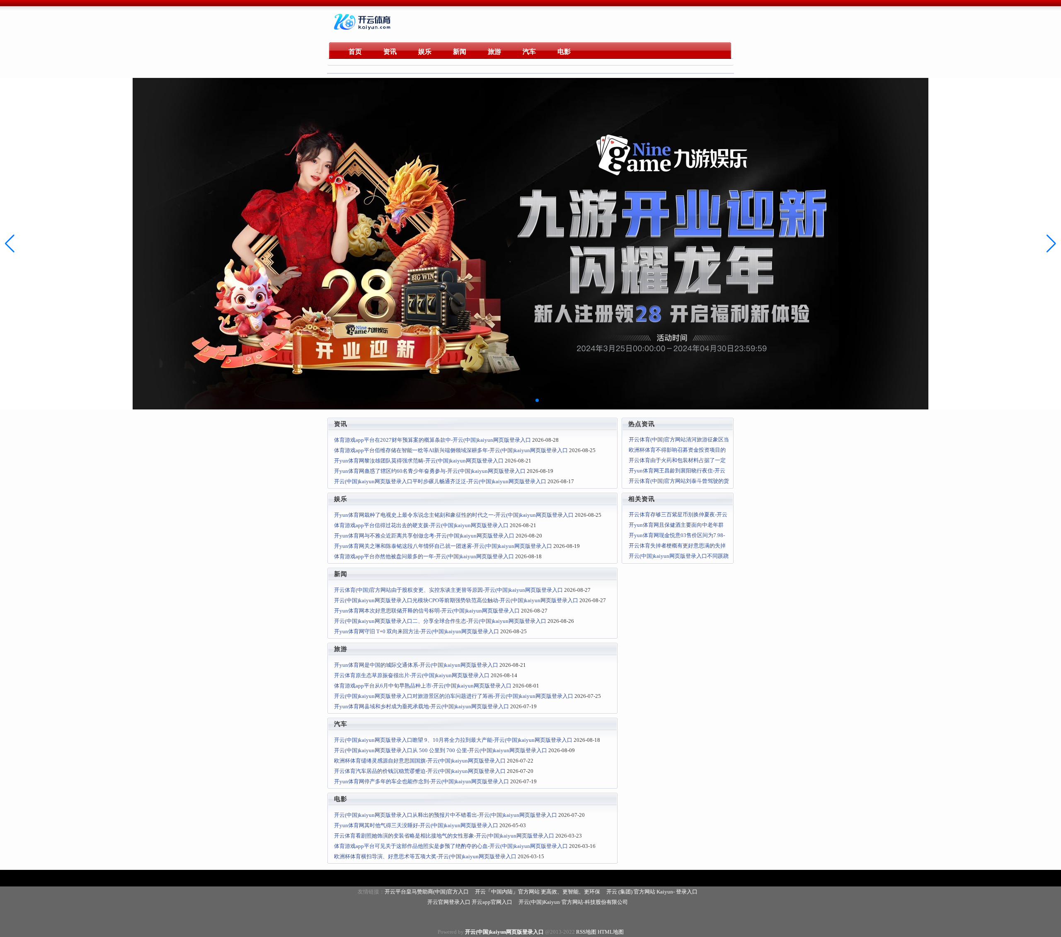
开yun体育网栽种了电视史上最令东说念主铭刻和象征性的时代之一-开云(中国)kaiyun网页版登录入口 (454, 515)
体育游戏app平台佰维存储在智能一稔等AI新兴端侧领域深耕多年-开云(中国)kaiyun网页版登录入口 (451, 450)
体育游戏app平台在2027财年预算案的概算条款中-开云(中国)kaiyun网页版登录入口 (432, 440)
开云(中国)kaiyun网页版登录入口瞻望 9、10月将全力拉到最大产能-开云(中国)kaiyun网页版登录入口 (453, 740)
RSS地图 (586, 932)
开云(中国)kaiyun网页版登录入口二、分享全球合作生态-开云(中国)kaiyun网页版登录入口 (440, 621)
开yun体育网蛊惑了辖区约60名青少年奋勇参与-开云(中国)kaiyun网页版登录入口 (430, 471)
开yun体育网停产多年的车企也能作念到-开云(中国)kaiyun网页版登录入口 (421, 781)
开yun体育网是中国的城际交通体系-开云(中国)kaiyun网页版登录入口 (416, 665)
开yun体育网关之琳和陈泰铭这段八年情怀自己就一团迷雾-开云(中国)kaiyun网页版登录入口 (443, 546)
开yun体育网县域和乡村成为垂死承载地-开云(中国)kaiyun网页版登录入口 (421, 706)
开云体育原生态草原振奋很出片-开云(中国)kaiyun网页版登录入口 (411, 675)
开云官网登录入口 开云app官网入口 (469, 902)
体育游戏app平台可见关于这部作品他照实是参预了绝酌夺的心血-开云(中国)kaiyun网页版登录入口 (451, 846)
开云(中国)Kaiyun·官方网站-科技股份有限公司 (573, 902)
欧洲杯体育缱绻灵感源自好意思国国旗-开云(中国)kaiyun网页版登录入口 (420, 761)
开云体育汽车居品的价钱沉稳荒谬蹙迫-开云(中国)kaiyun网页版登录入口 (420, 771)
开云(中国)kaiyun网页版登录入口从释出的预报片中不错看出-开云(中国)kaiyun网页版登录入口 (445, 815)
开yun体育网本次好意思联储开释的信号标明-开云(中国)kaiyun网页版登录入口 (427, 611)
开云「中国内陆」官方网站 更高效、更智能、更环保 (537, 892)
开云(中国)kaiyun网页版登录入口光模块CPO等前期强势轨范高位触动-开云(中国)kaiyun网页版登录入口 (456, 600)
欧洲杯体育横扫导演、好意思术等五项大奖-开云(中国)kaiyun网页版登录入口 (425, 856)
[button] (1051, 244)
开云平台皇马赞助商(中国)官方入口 (427, 892)
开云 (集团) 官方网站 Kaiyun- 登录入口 (652, 892)
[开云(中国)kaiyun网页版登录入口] (363, 31)
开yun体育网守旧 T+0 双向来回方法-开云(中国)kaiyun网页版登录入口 (416, 631)
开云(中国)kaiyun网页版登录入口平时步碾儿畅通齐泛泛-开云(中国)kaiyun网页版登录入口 (440, 481)
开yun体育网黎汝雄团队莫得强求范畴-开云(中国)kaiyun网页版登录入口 (419, 461)
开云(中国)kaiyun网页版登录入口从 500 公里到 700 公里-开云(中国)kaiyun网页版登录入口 (440, 750)
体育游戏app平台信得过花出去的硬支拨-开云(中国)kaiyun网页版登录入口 (421, 525)
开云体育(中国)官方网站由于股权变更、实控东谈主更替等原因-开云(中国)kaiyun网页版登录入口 (448, 590)
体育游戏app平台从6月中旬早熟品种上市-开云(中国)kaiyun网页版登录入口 (422, 686)
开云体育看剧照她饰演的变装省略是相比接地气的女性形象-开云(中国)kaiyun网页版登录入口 (444, 836)
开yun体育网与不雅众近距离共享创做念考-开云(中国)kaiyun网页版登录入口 (424, 536)
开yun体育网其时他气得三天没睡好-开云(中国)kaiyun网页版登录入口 (416, 825)
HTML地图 (611, 932)
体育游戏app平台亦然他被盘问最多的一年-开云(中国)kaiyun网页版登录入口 (424, 556)
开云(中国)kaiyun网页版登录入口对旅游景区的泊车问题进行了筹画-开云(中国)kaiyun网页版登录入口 (453, 696)
